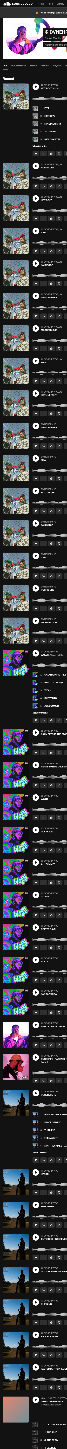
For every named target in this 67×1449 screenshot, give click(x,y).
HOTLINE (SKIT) (52, 124)
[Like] (36, 153)
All (5, 65)
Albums (45, 65)
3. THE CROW (51, 1440)
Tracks (33, 65)
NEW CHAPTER (52, 139)
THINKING (49, 1130)
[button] (36, 86)
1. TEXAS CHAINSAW (55, 1424)
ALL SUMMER (51, 706)
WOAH (47, 690)
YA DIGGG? (50, 131)
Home (41, 4)
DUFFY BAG (50, 698)
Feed (50, 4)
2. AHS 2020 (50, 1432)
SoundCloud (18, 3)
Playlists (57, 65)
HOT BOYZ (49, 116)
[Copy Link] (59, 153)
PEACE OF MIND (52, 1122)
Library (60, 4)
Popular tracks (18, 65)
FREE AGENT (51, 1138)
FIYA (46, 108)
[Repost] (43, 153)
